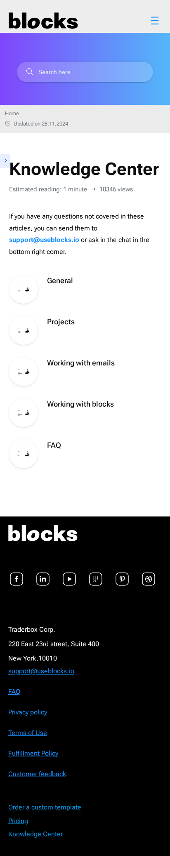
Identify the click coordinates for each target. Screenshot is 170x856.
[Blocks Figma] (95, 574)
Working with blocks (80, 404)
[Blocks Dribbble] (148, 574)
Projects (61, 321)
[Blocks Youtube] (69, 574)
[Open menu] (154, 20)
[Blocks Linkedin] (43, 574)
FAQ (54, 445)
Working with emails (81, 362)
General (60, 280)
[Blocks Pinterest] (122, 574)
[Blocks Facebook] (16, 574)
